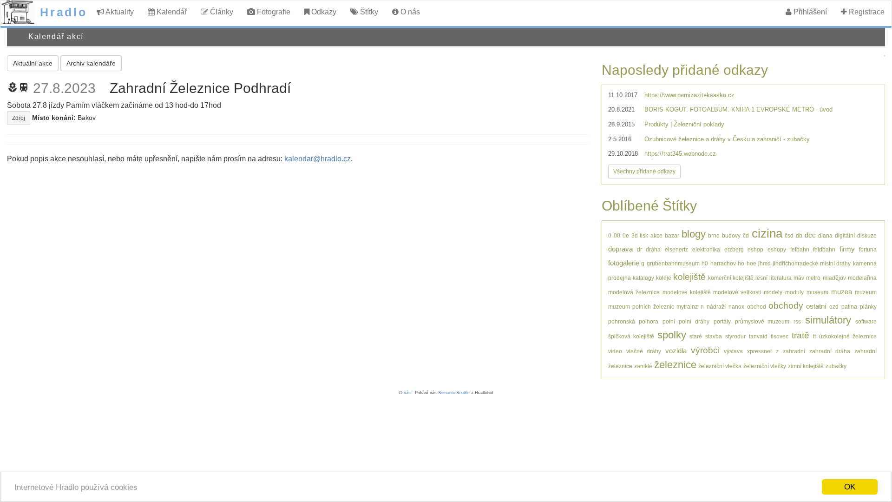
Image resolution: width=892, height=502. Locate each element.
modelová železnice (634, 292)
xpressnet (759, 351)
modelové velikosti (737, 292)
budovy (731, 235)
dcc (810, 235)
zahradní (794, 351)
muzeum (866, 292)
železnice (675, 364)
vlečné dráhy (643, 351)
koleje (663, 278)
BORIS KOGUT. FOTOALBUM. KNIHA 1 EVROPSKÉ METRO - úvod (738, 109)
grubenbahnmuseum (673, 263)
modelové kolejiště (686, 292)
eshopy (776, 249)
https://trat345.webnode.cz (680, 153)
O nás (409, 12)
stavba (713, 336)
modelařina (862, 278)
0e (626, 235)
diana (825, 235)
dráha (653, 249)
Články (220, 12)
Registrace (866, 12)
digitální (845, 235)
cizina (767, 233)
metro (813, 278)
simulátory (828, 320)
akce (656, 235)
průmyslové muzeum (762, 321)
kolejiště (689, 277)
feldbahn (824, 249)
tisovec (779, 336)
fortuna (868, 249)
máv (799, 278)
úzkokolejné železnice (848, 336)
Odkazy (322, 12)
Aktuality (119, 12)
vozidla (676, 351)
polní (668, 321)
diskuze (867, 235)
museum (817, 292)
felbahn (799, 249)
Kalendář (171, 12)
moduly (794, 292)
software (866, 321)
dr (639, 249)
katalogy (643, 278)
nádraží (716, 307)
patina (849, 307)
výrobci (705, 350)
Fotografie (272, 12)
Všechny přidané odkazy (644, 171)
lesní (761, 278)
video (615, 351)
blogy (694, 234)
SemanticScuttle (454, 392)
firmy (847, 249)
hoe (751, 263)
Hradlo (63, 12)
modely (773, 292)
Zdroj (18, 118)
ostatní (816, 306)
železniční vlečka (719, 366)
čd (746, 235)
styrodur (735, 336)
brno (714, 235)
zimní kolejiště (806, 366)
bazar (672, 235)
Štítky (368, 12)
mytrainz (687, 307)
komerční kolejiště (731, 278)
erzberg (734, 249)
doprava (620, 249)
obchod (756, 307)
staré (695, 336)
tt (814, 336)
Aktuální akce (32, 63)
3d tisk (639, 235)
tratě (800, 335)
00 (617, 235)
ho (741, 263)
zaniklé (643, 366)
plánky (868, 307)
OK (849, 486)
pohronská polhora (633, 321)
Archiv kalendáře (91, 63)
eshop (755, 249)
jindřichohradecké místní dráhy (812, 263)
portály (722, 321)
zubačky (836, 366)
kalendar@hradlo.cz (317, 159)
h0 (705, 263)
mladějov (834, 278)
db (799, 235)
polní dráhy (694, 321)
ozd (834, 307)
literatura (780, 278)
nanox (736, 307)
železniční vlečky (764, 366)
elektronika (706, 249)
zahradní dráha (829, 351)
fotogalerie (623, 263)
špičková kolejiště (631, 336)
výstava (733, 351)
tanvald (758, 336)
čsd (789, 235)
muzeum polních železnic (641, 307)
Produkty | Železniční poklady (684, 124)
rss (797, 321)
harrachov (723, 263)
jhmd (764, 263)
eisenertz (676, 249)
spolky (671, 335)
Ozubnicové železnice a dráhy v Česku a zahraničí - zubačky (727, 139)
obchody (785, 305)
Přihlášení (809, 12)
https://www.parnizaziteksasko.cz (689, 95)
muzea (841, 292)
